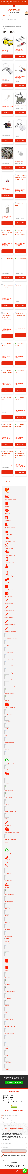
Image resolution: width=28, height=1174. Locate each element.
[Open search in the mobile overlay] (14, 19)
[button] (14, 6)
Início (2, 26)
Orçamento (7, 56)
